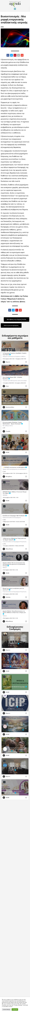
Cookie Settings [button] (6, 1009)
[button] (8, 55)
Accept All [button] (15, 1009)
